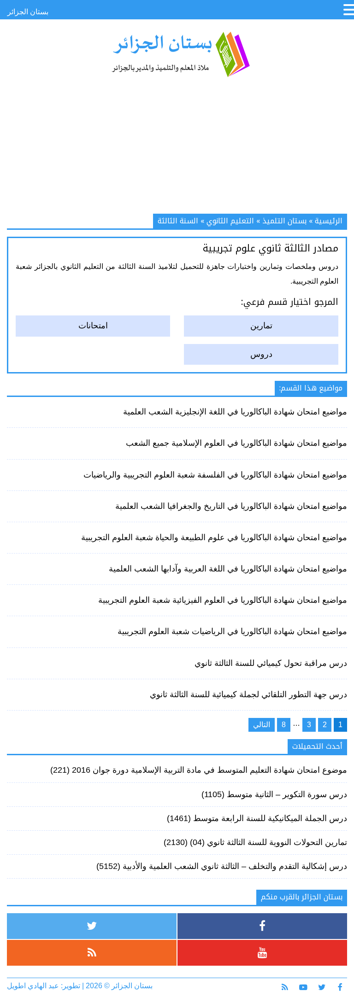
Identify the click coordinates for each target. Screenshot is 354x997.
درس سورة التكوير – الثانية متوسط (287, 794)
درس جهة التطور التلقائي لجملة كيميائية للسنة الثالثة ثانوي (248, 694)
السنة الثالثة (178, 221)
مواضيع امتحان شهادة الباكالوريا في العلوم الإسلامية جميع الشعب (236, 443)
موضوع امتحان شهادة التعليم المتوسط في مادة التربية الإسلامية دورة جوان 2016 (209, 770)
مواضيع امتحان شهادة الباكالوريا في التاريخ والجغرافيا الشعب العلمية (231, 506)
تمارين (261, 325)
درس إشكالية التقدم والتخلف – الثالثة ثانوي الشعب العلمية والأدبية (235, 866)
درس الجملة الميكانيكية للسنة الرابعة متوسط (270, 818)
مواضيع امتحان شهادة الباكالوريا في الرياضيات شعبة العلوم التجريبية (232, 631)
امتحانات (93, 325)
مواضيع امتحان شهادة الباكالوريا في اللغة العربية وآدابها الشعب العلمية (228, 568)
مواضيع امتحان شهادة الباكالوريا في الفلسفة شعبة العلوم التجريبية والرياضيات (215, 474)
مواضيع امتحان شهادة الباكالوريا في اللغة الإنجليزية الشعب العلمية (235, 411)
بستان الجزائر (180, 54)
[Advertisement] (177, 149)
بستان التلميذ (284, 221)
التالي (261, 725)
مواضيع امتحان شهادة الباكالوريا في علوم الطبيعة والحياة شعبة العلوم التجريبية (214, 537)
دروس (261, 354)
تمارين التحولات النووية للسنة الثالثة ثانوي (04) (268, 842)
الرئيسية (328, 221)
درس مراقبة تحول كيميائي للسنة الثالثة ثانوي (271, 663)
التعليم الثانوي (230, 221)
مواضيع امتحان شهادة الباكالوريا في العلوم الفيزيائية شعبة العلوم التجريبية (222, 600)
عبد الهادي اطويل (33, 986)
